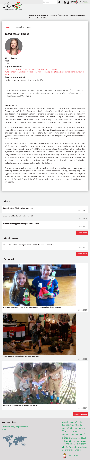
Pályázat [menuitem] (32, 15)
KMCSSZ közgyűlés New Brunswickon (18, 208)
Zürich (83, 438)
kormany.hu (73, 455)
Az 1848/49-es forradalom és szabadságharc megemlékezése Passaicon (32, 307)
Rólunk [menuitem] (44, 15)
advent (65, 422)
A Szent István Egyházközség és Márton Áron (21, 224)
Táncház (66, 431)
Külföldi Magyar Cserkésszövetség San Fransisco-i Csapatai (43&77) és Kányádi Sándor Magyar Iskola (44, 73)
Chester (78, 450)
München (66, 434)
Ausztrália (75, 431)
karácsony (81, 443)
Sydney (65, 441)
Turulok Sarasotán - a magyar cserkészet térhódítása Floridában (29, 245)
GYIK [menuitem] (45, 18)
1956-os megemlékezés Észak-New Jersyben (21, 356)
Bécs (65, 437)
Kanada (73, 447)
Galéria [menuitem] (82, 15)
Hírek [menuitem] (39, 15)
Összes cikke (82, 232)
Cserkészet (79, 425)
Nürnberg (75, 434)
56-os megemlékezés (77, 441)
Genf (82, 434)
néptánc (82, 447)
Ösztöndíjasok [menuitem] (63, 15)
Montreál (65, 428)
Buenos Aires (68, 425)
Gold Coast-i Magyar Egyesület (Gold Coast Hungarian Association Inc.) (35, 69)
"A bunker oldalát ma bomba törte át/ (18, 216)
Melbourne (74, 438)
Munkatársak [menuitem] (52, 15)
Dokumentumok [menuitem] (35, 18)
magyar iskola (67, 450)
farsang (82, 428)
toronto (65, 443)
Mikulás (65, 447)
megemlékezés (75, 422)
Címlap (8, 27)
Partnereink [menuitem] (74, 15)
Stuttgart (73, 428)
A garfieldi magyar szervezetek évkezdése (20, 405)
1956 (72, 443)
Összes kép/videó (80, 414)
